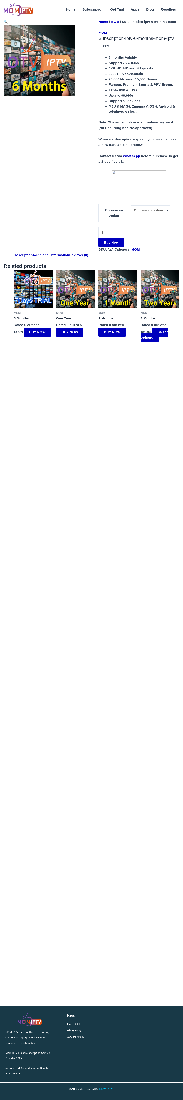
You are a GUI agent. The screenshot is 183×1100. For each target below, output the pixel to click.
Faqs (71, 1015)
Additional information (51, 255)
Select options (154, 334)
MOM (115, 22)
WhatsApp (131, 156)
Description (23, 255)
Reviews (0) (78, 255)
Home (71, 9)
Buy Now (111, 242)
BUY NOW (37, 332)
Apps (135, 9)
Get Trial (117, 9)
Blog (150, 9)
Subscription (92, 9)
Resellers (168, 9)
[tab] (23, 255)
